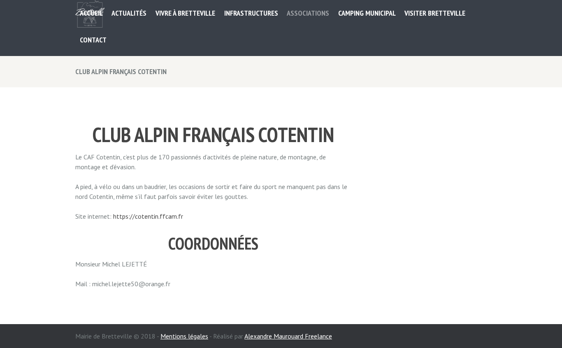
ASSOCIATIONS (308, 13)
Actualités (128, 13)
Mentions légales (184, 336)
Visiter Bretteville (434, 13)
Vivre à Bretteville (185, 13)
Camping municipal (367, 13)
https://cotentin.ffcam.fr (148, 216)
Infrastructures (251, 13)
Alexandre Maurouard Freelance (288, 336)
